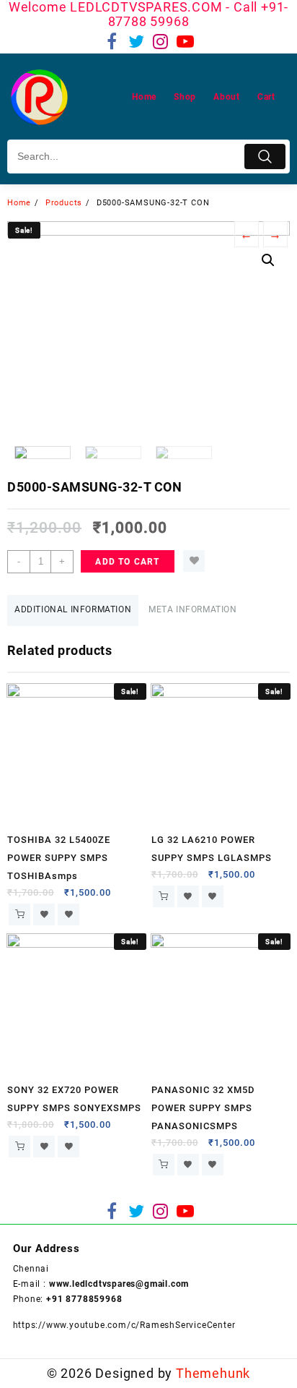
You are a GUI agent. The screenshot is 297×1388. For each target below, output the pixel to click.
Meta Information (192, 609)
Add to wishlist (194, 561)
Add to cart (127, 562)
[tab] (72, 610)
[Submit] (264, 156)
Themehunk (213, 1373)
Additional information (72, 609)
